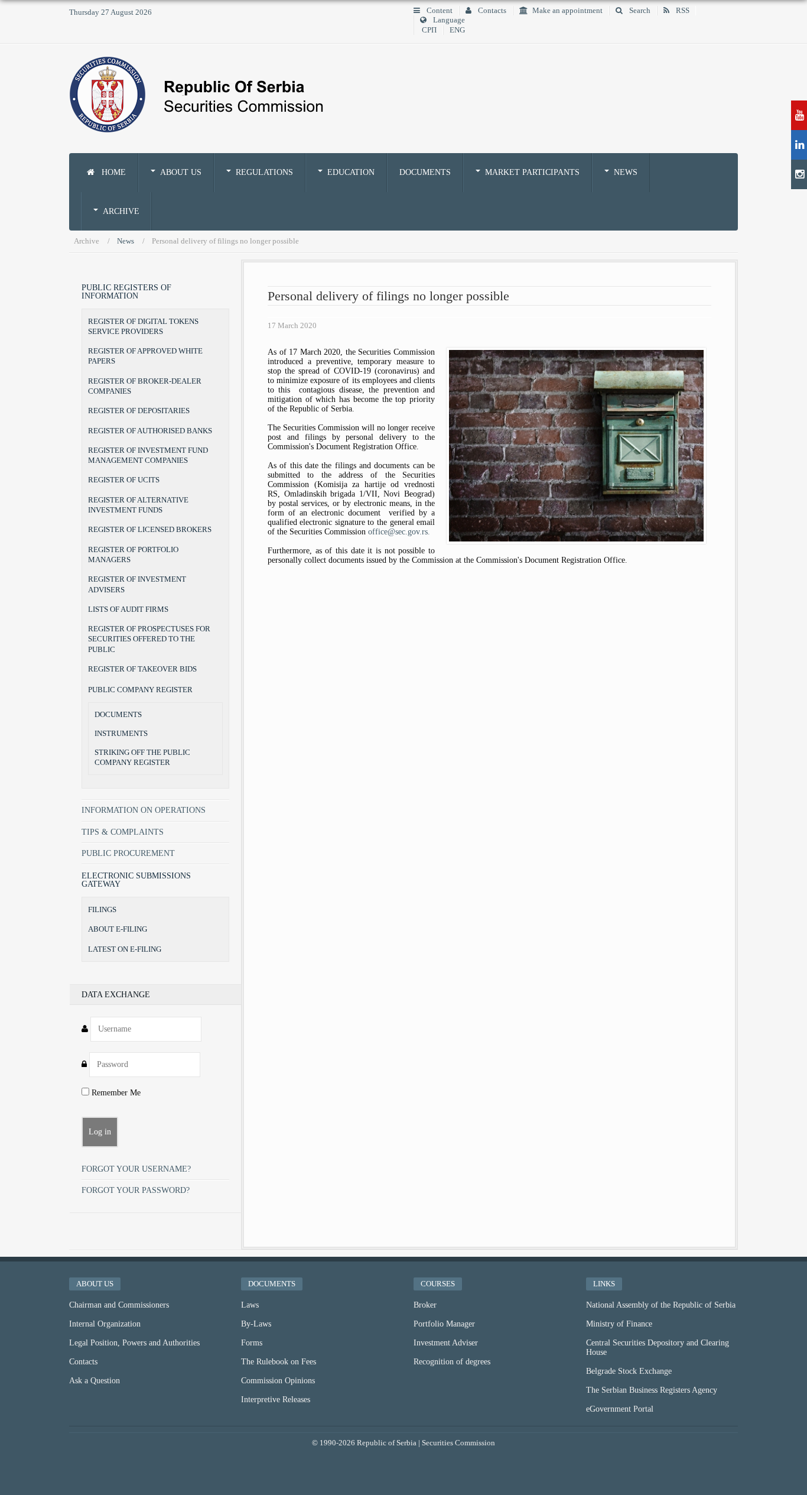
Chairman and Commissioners (119, 1305)
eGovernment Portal (619, 1409)
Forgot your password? (136, 1190)
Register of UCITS (124, 479)
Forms (251, 1342)
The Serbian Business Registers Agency (651, 1390)
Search (638, 11)
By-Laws (256, 1323)
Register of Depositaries (139, 410)
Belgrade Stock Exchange (629, 1371)
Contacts (491, 11)
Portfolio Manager (444, 1323)
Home (112, 172)
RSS (681, 11)
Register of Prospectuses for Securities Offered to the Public (149, 639)
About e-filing (117, 929)
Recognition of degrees (452, 1361)
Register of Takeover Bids (142, 668)
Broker (425, 1305)
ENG (457, 30)
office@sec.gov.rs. (399, 531)
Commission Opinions (278, 1380)
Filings (102, 909)
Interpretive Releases (275, 1399)
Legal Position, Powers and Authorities (134, 1342)
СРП (429, 30)
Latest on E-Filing (124, 949)
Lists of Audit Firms (128, 609)
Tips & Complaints (123, 832)
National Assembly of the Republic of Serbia (661, 1305)
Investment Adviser (446, 1342)
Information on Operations (144, 810)
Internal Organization (105, 1323)
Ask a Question (94, 1380)
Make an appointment (567, 11)
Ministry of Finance (619, 1323)
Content (439, 11)
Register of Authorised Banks (150, 430)
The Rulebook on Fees (278, 1361)
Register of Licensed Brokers (149, 529)
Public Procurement (128, 853)
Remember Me (115, 1092)
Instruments (121, 733)
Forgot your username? (136, 1169)
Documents (425, 172)
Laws (250, 1305)
